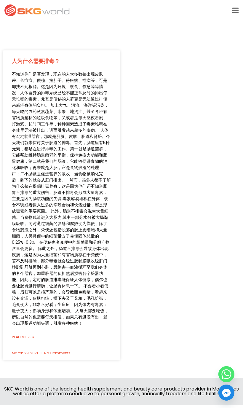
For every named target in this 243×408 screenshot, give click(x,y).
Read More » (23, 337)
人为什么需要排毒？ (36, 61)
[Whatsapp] (226, 374)
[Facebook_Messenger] (226, 393)
